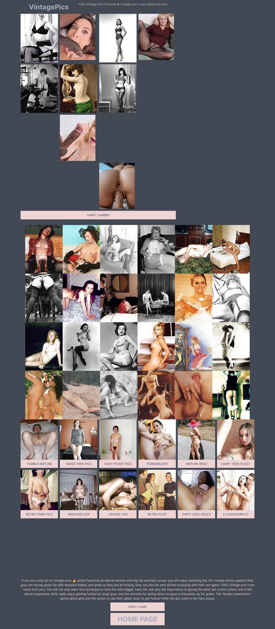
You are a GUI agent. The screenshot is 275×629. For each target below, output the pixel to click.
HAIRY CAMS (137, 607)
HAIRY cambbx (98, 215)
